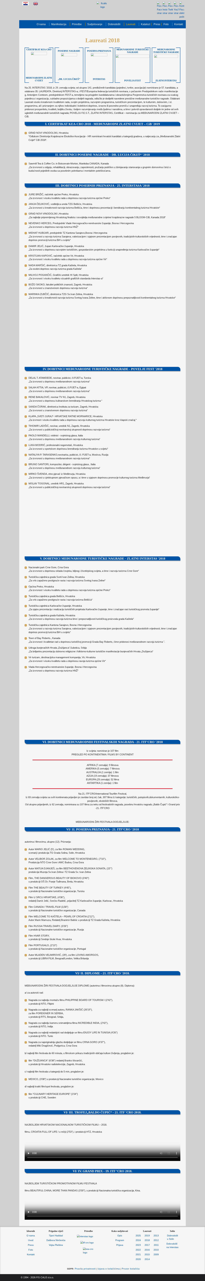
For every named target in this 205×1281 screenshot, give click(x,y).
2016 (147, 1250)
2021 (138, 1254)
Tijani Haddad (56, 1235)
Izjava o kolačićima (109, 1268)
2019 (147, 1235)
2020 (138, 1259)
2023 (138, 1245)
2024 (138, 1240)
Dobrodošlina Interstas (172, 1245)
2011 (156, 1245)
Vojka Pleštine (56, 1245)
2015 (147, 1254)
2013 (156, 1235)
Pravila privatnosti (85, 1268)
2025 (138, 1235)
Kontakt (31, 1254)
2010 (156, 1250)
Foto (30, 1250)
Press (31, 1245)
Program (119, 1240)
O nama (31, 1235)
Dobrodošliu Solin (172, 1237)
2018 (147, 1240)
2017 (147, 1245)
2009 (156, 1254)
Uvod (30, 1240)
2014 (147, 1259)
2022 (138, 1250)
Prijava (119, 1245)
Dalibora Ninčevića (55, 1240)
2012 (156, 1240)
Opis (119, 1235)
